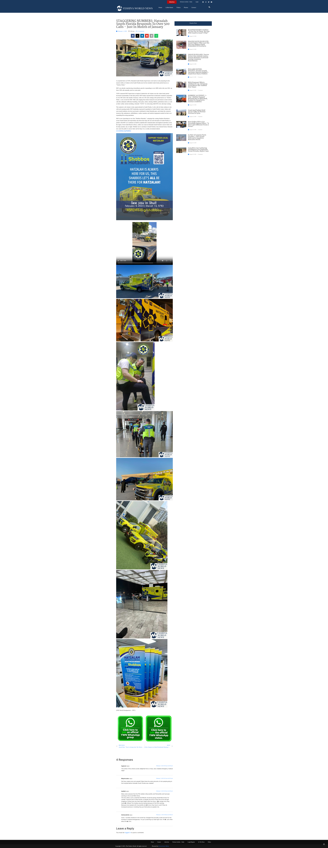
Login (197, 2)
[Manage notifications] (324, 844)
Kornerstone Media (164, 846)
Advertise (166, 842)
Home (160, 8)
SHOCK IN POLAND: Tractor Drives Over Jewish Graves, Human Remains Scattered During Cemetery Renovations (198, 57)
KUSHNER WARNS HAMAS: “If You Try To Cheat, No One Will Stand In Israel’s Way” (199, 31)
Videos (178, 8)
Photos (186, 8)
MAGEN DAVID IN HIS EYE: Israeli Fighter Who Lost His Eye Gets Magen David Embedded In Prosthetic (198, 43)
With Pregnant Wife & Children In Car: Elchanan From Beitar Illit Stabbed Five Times (197, 84)
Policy (209, 842)
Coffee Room (169, 8)
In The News (201, 842)
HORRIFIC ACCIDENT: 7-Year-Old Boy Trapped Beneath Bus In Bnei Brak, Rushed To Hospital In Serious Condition (197, 98)
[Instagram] (206, 2)
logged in (128, 832)
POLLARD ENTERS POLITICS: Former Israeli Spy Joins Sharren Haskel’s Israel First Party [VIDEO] (198, 71)
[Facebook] (203, 2)
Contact (193, 8)
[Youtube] (211, 2)
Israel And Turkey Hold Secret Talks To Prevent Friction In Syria (197, 112)
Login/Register (191, 842)
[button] (209, 7)
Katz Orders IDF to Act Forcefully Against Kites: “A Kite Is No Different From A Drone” (198, 124)
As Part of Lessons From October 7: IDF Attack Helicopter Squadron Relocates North (197, 137)
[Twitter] (208, 2)
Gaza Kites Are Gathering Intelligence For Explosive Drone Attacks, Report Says (198, 149)
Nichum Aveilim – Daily (186, 2)
